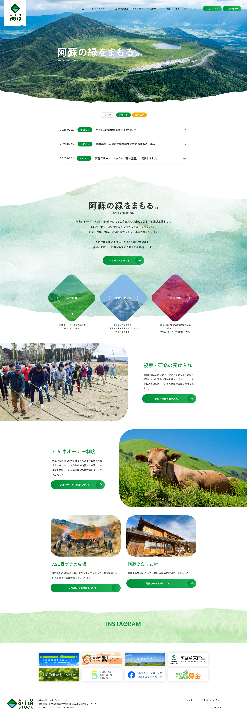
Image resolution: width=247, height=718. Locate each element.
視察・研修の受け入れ (166, 398)
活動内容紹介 (121, 8)
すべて (107, 115)
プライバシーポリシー (211, 700)
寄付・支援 (165, 8)
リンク (193, 8)
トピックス (138, 8)
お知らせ (123, 115)
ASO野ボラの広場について (83, 588)
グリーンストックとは (100, 8)
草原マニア (180, 8)
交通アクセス (212, 8)
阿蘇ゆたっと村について (158, 583)
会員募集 (152, 8)
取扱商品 (139, 115)
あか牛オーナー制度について (75, 484)
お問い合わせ (232, 8)
